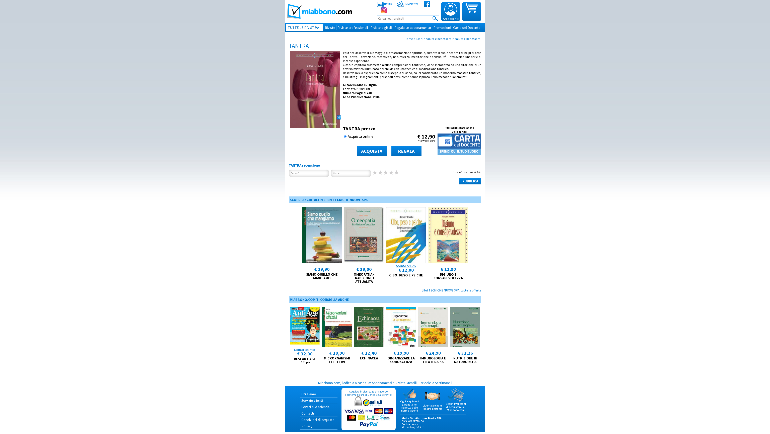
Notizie (388, 4)
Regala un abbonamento (412, 27)
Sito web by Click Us (413, 427)
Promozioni (442, 27)
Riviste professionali (352, 27)
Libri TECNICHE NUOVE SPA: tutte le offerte (451, 290)
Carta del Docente (466, 27)
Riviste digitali (381, 27)
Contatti (307, 413)
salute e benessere (438, 39)
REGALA (406, 151)
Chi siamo (308, 394)
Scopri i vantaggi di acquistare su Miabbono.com (456, 407)
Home (408, 39)
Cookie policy (410, 424)
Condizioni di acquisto (317, 419)
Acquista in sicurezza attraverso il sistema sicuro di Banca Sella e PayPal (368, 393)
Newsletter (411, 4)
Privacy (306, 426)
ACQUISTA (371, 151)
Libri (419, 39)
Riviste (330, 27)
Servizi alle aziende (315, 407)
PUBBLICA (470, 181)
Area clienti (451, 19)
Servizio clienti (312, 400)
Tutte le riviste (302, 27)
